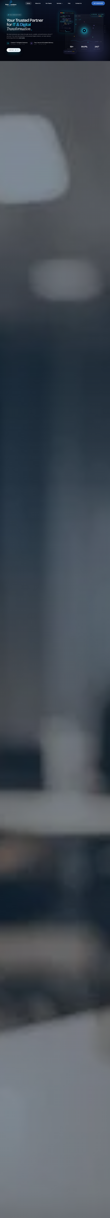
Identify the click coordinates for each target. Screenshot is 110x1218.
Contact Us (78, 3)
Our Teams (49, 3)
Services (60, 3)
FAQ (69, 3)
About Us (38, 3)
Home (28, 3)
